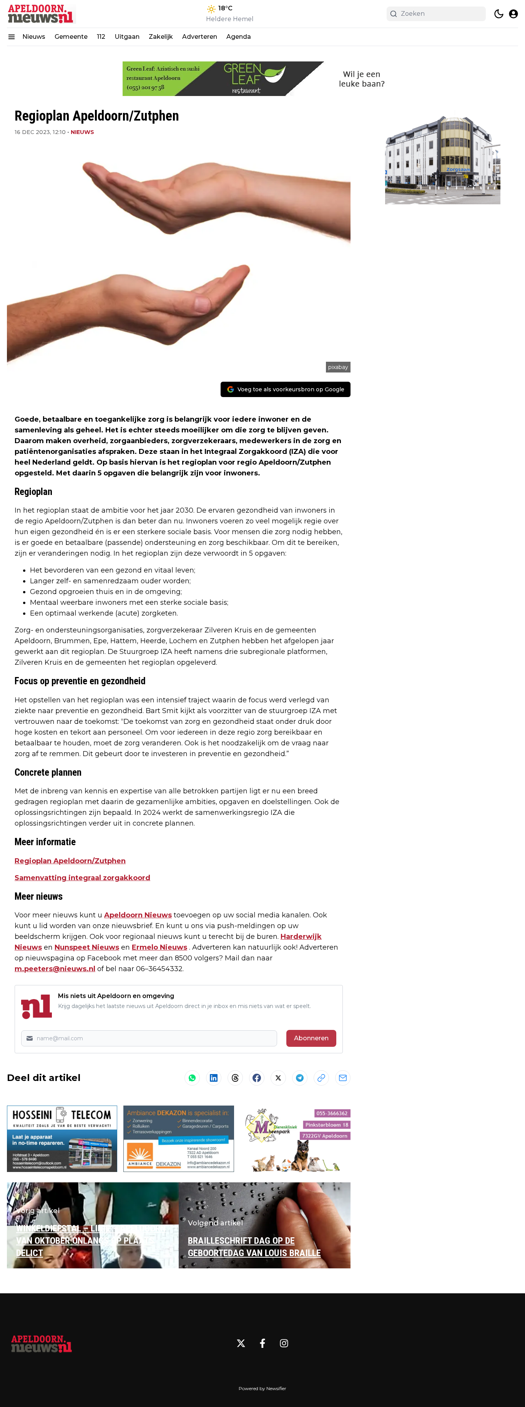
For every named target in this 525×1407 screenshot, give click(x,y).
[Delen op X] (278, 1078)
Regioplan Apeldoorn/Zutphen (70, 861)
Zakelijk (161, 36)
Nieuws (33, 36)
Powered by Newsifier (262, 1388)
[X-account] (241, 1343)
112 (101, 36)
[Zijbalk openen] (11, 36)
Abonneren (311, 1038)
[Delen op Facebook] (256, 1078)
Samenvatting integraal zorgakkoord (82, 878)
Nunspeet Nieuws (87, 947)
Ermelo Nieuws (159, 947)
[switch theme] (498, 13)
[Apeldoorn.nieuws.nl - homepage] (41, 14)
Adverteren (199, 36)
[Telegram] (299, 1078)
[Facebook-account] (262, 1343)
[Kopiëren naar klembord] (321, 1078)
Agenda (238, 36)
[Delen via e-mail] (343, 1078)
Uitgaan (127, 36)
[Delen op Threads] (235, 1078)
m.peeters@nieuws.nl (55, 969)
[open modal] (513, 13)
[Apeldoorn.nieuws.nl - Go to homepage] (41, 1343)
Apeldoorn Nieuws (138, 915)
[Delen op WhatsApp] (192, 1078)
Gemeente (71, 36)
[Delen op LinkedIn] (213, 1078)
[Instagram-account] (284, 1343)
